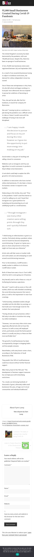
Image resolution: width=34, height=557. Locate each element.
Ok (17, 554)
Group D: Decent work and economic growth (18, 421)
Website (7, 504)
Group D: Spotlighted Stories (9, 423)
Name (6, 488)
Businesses (10, 425)
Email (6, 496)
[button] (30, 3)
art (5, 425)
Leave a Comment (8, 22)
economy (22, 425)
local (27, 425)
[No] (32, 551)
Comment (8, 465)
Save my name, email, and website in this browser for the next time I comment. (16, 516)
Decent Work (16, 425)
